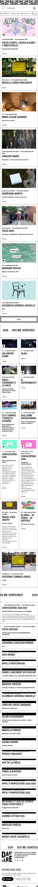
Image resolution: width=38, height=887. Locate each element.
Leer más (4, 53)
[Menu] (3, 8)
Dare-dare (19, 2)
